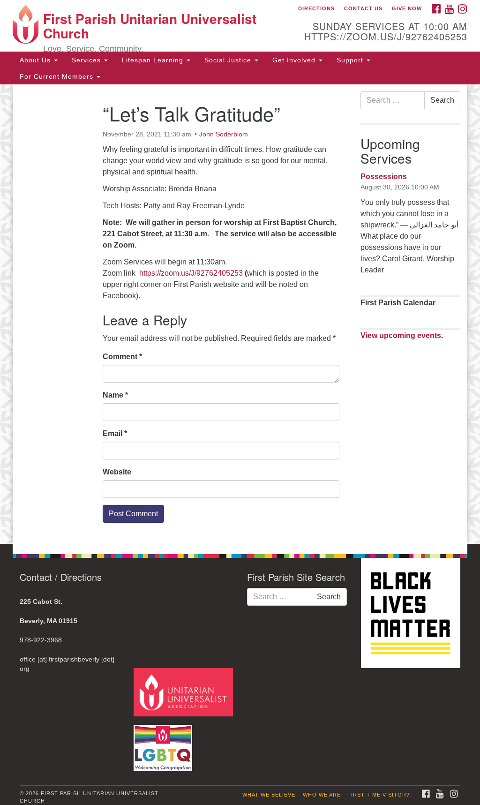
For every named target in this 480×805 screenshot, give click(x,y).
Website (117, 472)
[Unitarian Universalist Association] (184, 691)
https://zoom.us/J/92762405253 (191, 273)
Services (87, 60)
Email (115, 433)
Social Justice (229, 60)
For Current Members (58, 76)
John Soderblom (223, 134)
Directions (316, 8)
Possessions (383, 177)
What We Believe (268, 794)
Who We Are (322, 794)
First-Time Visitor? (378, 794)
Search (442, 100)
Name (115, 395)
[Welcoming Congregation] (164, 743)
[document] (240, 314)
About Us (36, 60)
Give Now (407, 8)
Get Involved (295, 60)
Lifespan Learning (154, 60)
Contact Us (363, 8)
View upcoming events (400, 335)
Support (351, 60)
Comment (122, 357)
